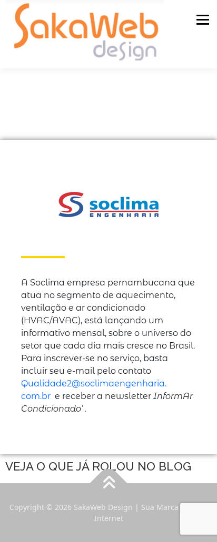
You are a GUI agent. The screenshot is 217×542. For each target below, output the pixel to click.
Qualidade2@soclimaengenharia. (93, 383)
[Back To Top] (108, 483)
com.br (36, 396)
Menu (202, 19)
